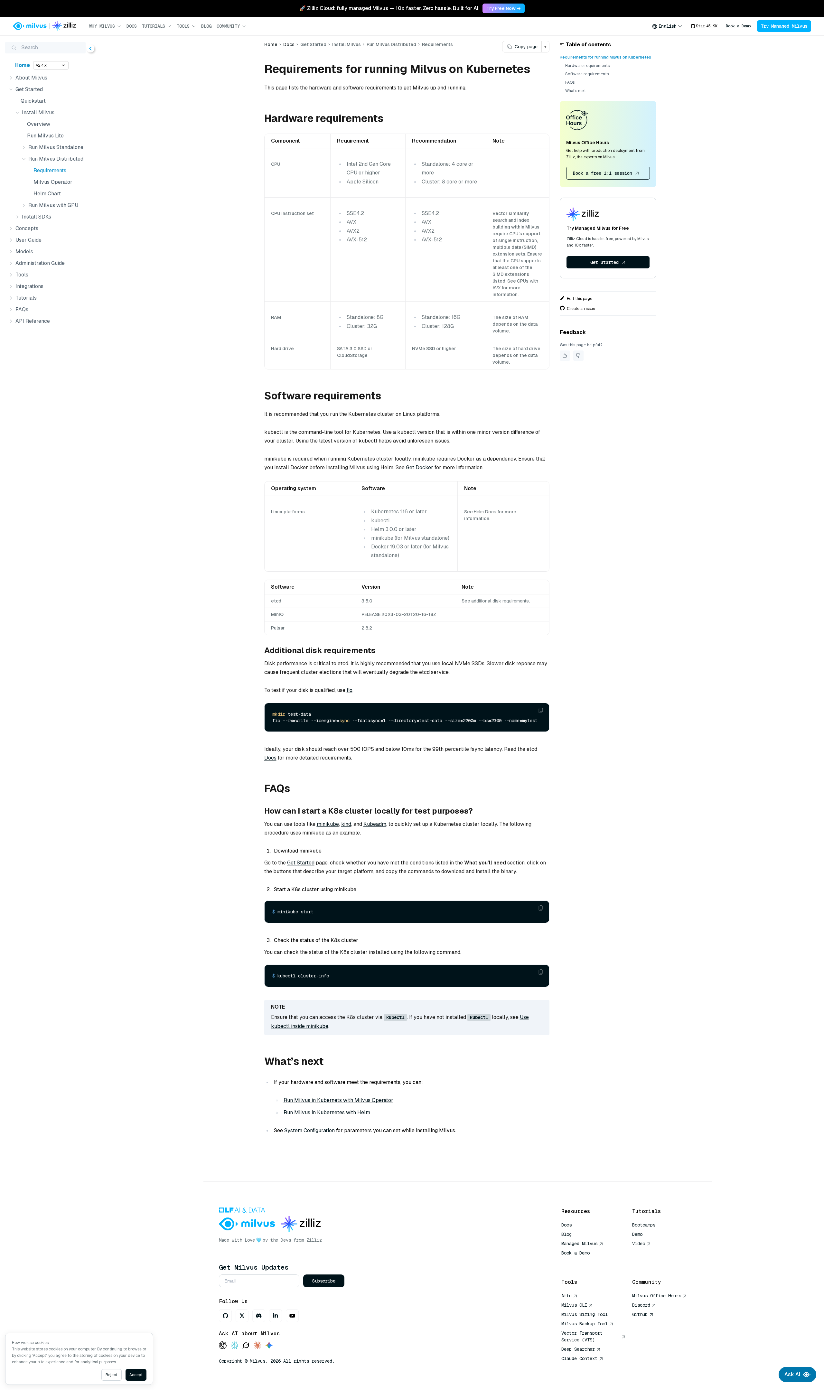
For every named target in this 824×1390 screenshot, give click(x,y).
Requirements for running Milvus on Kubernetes (605, 57)
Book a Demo (738, 26)
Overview (38, 124)
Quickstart (33, 101)
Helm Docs (485, 512)
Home (22, 65)
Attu (566, 1296)
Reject (111, 1374)
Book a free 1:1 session (602, 173)
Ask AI (792, 1374)
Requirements (49, 170)
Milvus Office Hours (656, 1296)
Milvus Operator (52, 182)
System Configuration (309, 1130)
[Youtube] (292, 1315)
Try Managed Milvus (784, 26)
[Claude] (257, 1345)
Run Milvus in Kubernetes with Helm (327, 1112)
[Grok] (246, 1345)
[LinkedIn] (275, 1315)
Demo (637, 1234)
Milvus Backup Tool (584, 1324)
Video (638, 1243)
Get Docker (419, 467)
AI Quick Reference (584, 1262)
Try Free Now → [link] (503, 8)
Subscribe (323, 1281)
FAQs (570, 82)
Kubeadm (374, 824)
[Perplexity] (234, 1345)
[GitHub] (225, 1315)
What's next (575, 91)
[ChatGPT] (223, 1345)
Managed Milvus (579, 1243)
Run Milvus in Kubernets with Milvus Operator (338, 1100)
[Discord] (258, 1315)
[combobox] (667, 26)
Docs (131, 26)
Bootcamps (643, 1225)
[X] (242, 1315)
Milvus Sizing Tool (584, 1314)
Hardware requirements (587, 65)
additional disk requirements (500, 601)
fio (349, 690)
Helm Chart (47, 193)
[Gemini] (269, 1345)
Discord (641, 1305)
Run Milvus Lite (45, 135)
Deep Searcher (578, 1349)
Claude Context (579, 1358)
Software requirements (587, 74)
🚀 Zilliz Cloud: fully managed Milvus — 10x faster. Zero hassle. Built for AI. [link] (389, 8)
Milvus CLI (574, 1305)
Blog (206, 26)
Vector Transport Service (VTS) (582, 1336)
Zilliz (314, 1240)
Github (640, 1314)
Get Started (300, 862)
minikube (328, 824)
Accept (136, 1374)
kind (346, 824)
